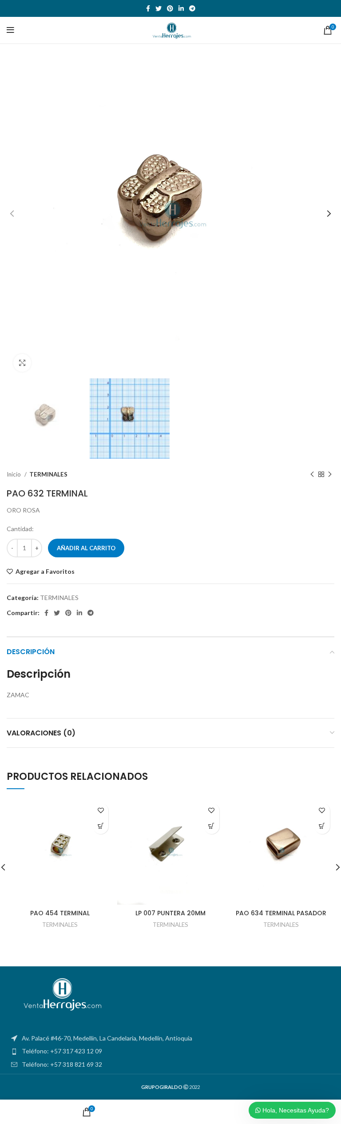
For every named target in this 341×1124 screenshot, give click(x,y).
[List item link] (170, 1051)
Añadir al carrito (86, 548)
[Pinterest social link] (170, 8)
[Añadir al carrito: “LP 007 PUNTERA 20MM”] (211, 826)
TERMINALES (48, 474)
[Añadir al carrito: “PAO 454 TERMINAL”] (100, 826)
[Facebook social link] (148, 8)
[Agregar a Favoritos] (100, 810)
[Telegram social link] (192, 8)
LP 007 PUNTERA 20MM (170, 913)
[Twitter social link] (158, 8)
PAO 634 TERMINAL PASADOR (281, 913)
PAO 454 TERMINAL (60, 913)
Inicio (14, 474)
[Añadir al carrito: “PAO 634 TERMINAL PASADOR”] (322, 826)
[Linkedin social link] (181, 8)
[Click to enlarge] (22, 363)
